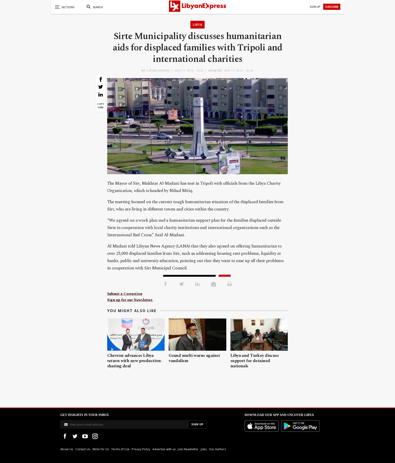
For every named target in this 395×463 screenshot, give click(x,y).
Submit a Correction (124, 294)
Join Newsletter (188, 449)
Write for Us (101, 449)
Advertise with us (164, 449)
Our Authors (217, 449)
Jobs (204, 449)
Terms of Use (120, 449)
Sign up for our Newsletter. (130, 300)
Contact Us (82, 449)
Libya (197, 24)
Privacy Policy (141, 449)
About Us (66, 449)
